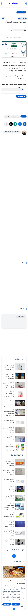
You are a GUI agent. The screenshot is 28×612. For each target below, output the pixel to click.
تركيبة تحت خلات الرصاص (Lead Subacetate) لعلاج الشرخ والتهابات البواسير (9, 404)
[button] (20, 124)
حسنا (16, 604)
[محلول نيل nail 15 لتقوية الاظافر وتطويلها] (20, 462)
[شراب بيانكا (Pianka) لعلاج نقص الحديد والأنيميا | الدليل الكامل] (20, 385)
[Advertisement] (14, 201)
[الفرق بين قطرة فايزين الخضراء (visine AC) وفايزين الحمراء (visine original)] (20, 394)
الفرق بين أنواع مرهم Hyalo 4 (9, 421)
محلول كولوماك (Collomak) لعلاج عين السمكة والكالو (9, 367)
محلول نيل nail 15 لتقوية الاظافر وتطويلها (9, 463)
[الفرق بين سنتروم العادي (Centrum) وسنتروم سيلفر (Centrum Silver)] (20, 447)
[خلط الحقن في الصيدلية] (20, 439)
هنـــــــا (21, 90)
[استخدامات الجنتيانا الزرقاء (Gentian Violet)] (20, 542)
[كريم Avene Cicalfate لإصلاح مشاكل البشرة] (20, 430)
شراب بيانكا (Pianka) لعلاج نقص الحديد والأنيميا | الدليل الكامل (8, 386)
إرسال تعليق (20, 316)
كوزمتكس (7, 116)
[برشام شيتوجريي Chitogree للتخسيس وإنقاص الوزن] (20, 524)
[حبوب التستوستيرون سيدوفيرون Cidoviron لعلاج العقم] (20, 412)
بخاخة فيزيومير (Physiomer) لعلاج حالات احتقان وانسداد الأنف (8, 507)
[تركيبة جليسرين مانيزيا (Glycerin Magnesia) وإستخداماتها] (20, 376)
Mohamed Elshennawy (18, 30)
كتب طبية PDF (22, 18)
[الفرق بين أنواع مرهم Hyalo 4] (20, 421)
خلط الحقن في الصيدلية (10, 439)
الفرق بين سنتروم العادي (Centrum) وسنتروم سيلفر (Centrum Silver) (9, 448)
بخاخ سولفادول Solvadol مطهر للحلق (10, 489)
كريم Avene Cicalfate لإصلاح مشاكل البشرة (8, 430)
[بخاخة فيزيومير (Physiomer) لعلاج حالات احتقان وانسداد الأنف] (20, 506)
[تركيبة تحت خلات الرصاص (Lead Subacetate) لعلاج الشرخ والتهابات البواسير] (20, 403)
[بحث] (2, 3)
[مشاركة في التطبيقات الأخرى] (6, 124)
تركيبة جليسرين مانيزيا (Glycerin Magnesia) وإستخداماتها (10, 377)
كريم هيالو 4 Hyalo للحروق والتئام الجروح (9, 534)
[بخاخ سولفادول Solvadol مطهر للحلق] (20, 489)
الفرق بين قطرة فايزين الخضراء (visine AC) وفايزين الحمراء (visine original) (9, 395)
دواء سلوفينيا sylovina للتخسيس (9, 515)
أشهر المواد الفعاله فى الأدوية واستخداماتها (16, 582)
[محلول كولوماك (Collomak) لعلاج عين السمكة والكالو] (20, 366)
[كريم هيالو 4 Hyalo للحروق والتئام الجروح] (20, 533)
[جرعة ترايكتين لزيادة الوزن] (20, 498)
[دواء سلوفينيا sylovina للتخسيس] (20, 515)
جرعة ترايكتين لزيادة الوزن (9, 498)
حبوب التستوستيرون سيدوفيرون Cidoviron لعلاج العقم (8, 413)
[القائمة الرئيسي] (25, 3)
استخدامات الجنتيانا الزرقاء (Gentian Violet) (9, 543)
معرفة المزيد (6, 604)
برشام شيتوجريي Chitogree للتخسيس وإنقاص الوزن (9, 525)
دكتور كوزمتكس (14, 3)
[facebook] (14, 556)
